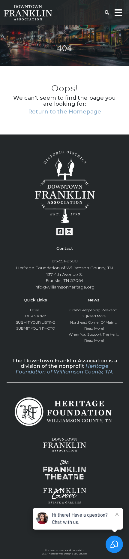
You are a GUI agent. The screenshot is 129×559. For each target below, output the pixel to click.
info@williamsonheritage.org (64, 287)
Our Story (35, 316)
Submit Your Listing (35, 322)
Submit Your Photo (35, 328)
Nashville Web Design (60, 553)
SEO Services (80, 553)
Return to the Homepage (64, 111)
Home (35, 310)
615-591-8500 (65, 261)
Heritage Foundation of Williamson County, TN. (64, 368)
